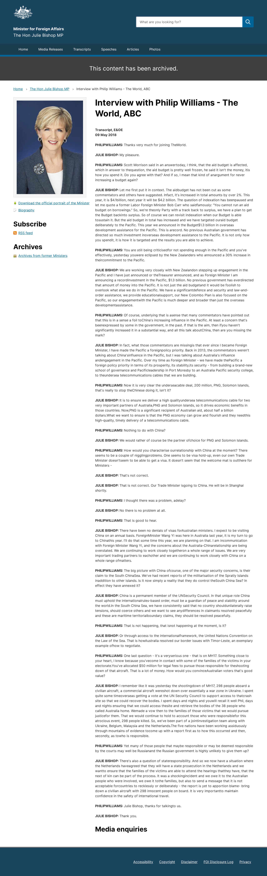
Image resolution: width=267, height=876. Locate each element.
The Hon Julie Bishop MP (49, 89)
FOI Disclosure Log (218, 862)
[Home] (72, 12)
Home (23, 49)
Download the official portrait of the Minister (53, 203)
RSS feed (25, 233)
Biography (26, 210)
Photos (154, 49)
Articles (133, 49)
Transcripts (82, 49)
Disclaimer (189, 862)
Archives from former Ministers (42, 256)
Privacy (245, 862)
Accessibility (143, 862)
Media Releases (50, 49)
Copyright (167, 862)
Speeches (108, 49)
